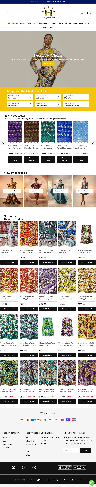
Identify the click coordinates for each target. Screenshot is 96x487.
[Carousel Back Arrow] (3, 142)
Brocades (6, 447)
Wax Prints (6, 437)
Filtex (27, 455)
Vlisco (27, 437)
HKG (27, 451)
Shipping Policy (57, 480)
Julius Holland (30, 441)
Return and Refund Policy (72, 480)
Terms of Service (45, 480)
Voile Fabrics (7, 444)
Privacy (35, 480)
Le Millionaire (30, 444)
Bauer (27, 448)
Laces (4, 441)
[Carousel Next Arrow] (93, 142)
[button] (7, 13)
